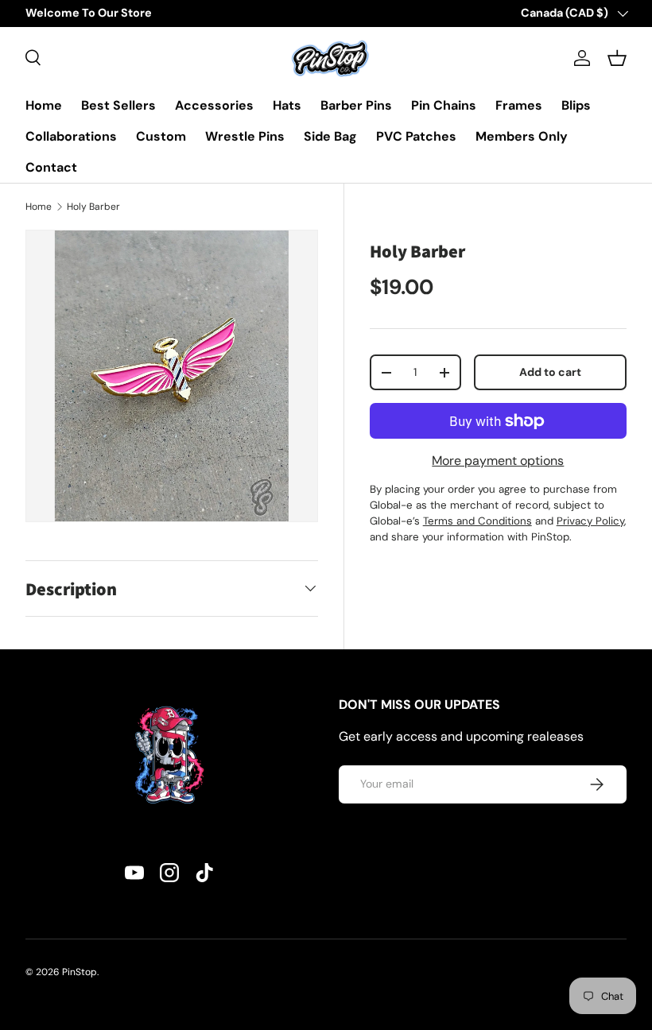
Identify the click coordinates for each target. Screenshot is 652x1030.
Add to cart (550, 372)
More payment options (498, 460)
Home (43, 105)
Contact (51, 167)
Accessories (214, 105)
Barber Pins (356, 105)
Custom (161, 136)
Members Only (521, 136)
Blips (576, 105)
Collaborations (71, 136)
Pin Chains (443, 105)
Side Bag (330, 136)
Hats (287, 105)
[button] (617, 58)
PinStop (79, 972)
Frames (518, 105)
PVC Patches (416, 136)
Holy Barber (93, 206)
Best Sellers (118, 105)
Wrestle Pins (245, 136)
